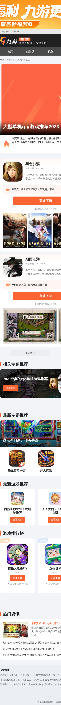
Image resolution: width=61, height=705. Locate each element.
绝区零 (3, 675)
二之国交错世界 (18, 684)
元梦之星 (13, 675)
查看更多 (11, 388)
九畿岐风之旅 (35, 684)
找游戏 (30, 51)
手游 (2, 60)
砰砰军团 (38, 680)
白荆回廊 (24, 675)
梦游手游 (48, 684)
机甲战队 (27, 680)
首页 (10, 51)
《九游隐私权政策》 (45, 702)
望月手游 (4, 684)
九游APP (15, 32)
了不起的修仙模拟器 (41, 675)
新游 (50, 51)
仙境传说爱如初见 (11, 680)
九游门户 (5, 32)
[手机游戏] (23, 41)
